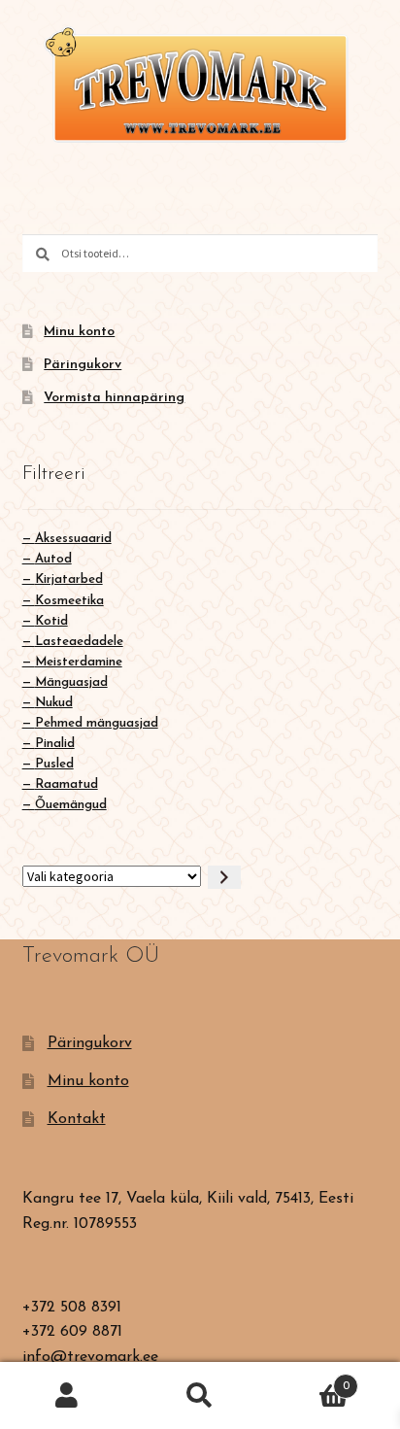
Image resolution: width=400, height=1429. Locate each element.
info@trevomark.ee (90, 1357)
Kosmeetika (69, 601)
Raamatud (66, 784)
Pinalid (55, 743)
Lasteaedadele (79, 641)
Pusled (54, 764)
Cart (308, 1379)
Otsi (199, 1396)
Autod (53, 559)
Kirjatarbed (69, 579)
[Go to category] (224, 878)
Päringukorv (82, 364)
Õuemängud (71, 805)
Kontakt (77, 1119)
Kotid (51, 621)
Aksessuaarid (73, 538)
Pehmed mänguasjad (96, 723)
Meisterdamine (78, 662)
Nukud (54, 703)
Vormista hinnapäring (114, 398)
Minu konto (79, 331)
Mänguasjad (71, 682)
